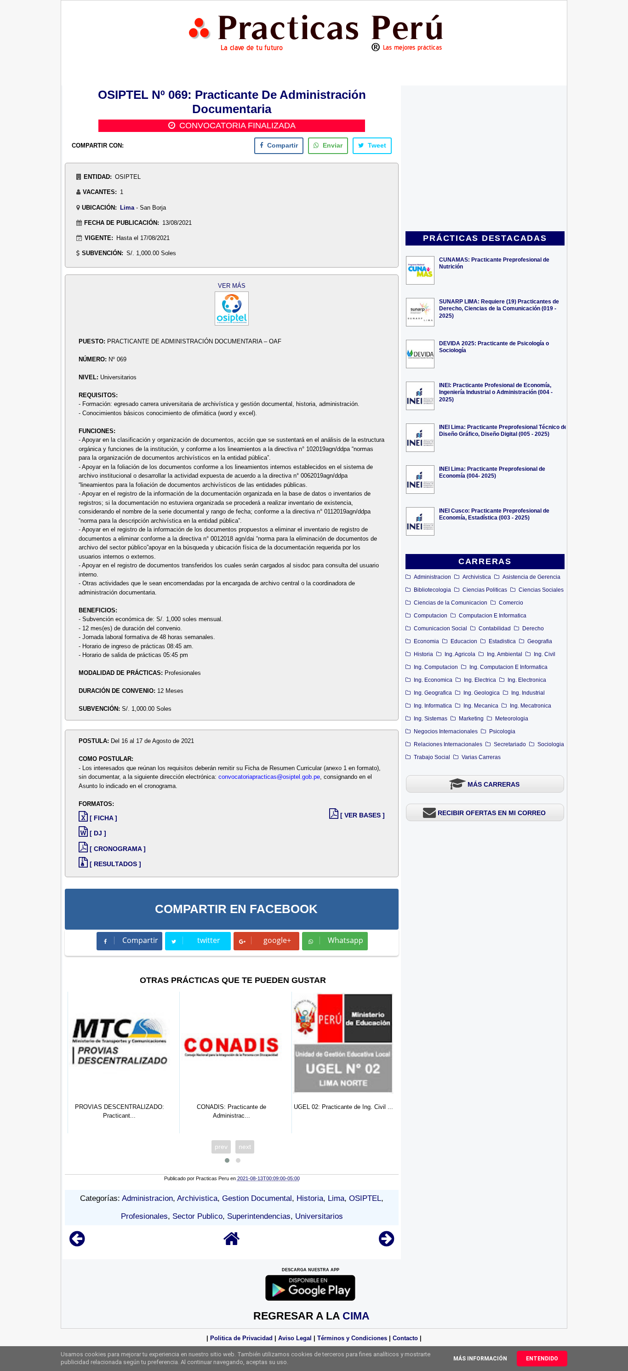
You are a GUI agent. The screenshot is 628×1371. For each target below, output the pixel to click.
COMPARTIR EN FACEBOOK (236, 909)
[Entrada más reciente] (77, 1243)
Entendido (542, 1358)
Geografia (539, 641)
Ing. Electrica (480, 680)
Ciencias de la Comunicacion (450, 603)
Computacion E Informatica (492, 615)
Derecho (533, 628)
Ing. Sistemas (430, 718)
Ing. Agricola (460, 654)
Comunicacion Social (440, 628)
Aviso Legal (295, 1338)
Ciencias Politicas (484, 590)
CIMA (356, 1316)
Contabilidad (495, 628)
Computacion (430, 615)
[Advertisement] (485, 159)
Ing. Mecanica (480, 706)
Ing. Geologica (481, 693)
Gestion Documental (257, 1198)
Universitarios (319, 1216)
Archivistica (476, 577)
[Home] (231, 1243)
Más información (480, 1358)
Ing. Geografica (433, 693)
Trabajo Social (432, 757)
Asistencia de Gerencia (531, 577)
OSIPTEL (365, 1198)
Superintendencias (259, 1216)
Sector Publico (197, 1216)
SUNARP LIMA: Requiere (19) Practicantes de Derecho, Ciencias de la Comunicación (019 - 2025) (499, 308)
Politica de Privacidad (241, 1338)
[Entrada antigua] (386, 1243)
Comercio (511, 603)
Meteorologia (511, 718)
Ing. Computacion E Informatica (508, 667)
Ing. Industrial (528, 693)
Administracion (432, 577)
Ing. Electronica (527, 680)
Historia (423, 654)
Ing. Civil (544, 654)
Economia (426, 641)
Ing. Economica (433, 680)
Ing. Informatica (433, 706)
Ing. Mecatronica (530, 706)
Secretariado (510, 744)
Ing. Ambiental (504, 654)
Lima (127, 207)
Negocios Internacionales (446, 731)
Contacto (405, 1338)
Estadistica (502, 641)
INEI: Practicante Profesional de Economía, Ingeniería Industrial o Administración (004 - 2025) (496, 392)
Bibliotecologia (432, 590)
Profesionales (144, 1216)
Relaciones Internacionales (448, 744)
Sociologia (550, 744)
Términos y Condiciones (352, 1338)
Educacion (464, 641)
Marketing (471, 718)
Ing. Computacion (436, 667)
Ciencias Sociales (541, 590)
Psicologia (502, 731)
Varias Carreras (481, 757)
